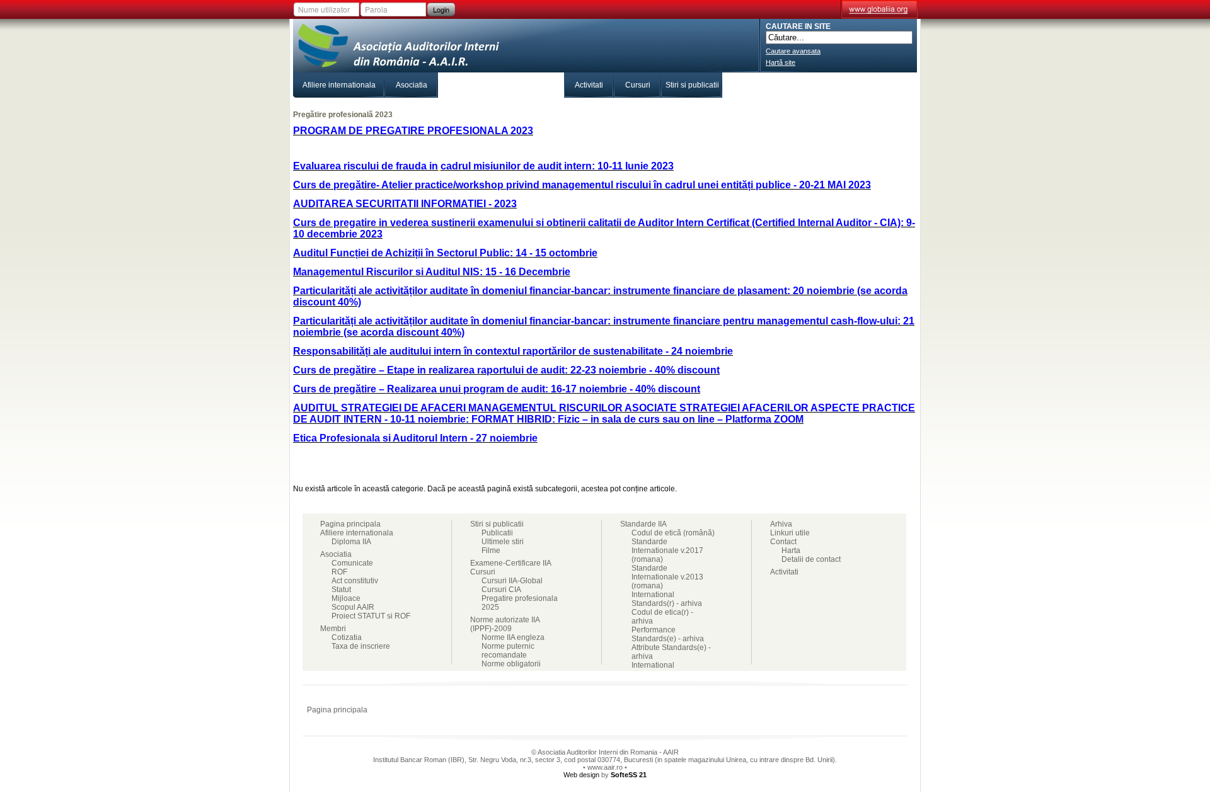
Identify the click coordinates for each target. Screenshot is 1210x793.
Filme (490, 550)
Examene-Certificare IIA (521, 85)
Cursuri (637, 85)
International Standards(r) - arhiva (666, 599)
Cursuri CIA (501, 589)
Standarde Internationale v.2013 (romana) (667, 577)
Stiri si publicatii (692, 85)
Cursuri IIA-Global (512, 580)
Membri (458, 85)
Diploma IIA (351, 541)
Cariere (834, 85)
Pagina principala (350, 524)
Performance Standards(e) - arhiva (667, 634)
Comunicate (352, 563)
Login (441, 9)
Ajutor (868, 709)
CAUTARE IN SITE (798, 26)
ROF (339, 572)
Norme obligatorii (511, 663)
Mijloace (345, 598)
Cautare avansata (793, 51)
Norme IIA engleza (512, 637)
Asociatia (411, 85)
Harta (790, 550)
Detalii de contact (811, 559)
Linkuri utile (790, 532)
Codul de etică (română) (673, 532)
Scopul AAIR (352, 607)
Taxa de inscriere (360, 646)
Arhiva (781, 524)
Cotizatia (346, 637)
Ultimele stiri (502, 541)
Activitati (589, 85)
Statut (341, 589)
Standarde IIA (763, 85)
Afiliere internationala (339, 85)
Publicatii (497, 532)
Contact (890, 85)
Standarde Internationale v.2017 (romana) (667, 550)
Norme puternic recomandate (507, 650)
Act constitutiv (354, 580)
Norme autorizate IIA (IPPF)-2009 (504, 624)
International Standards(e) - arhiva (667, 669)
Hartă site (780, 62)
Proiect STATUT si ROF (370, 616)
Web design (581, 775)
